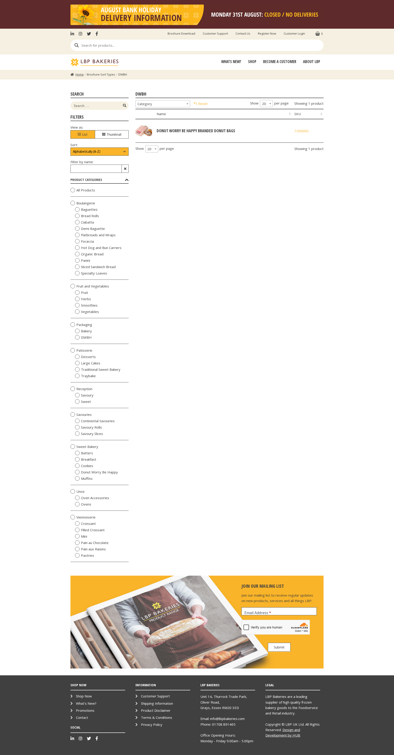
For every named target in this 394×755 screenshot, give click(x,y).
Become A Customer (279, 61)
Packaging (84, 324)
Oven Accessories (95, 498)
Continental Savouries (98, 421)
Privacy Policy (151, 724)
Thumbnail (113, 134)
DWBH (86, 337)
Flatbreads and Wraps (98, 235)
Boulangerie (85, 203)
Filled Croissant (93, 530)
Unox (80, 491)
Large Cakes (90, 363)
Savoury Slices (92, 433)
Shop (252, 61)
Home (79, 74)
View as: (76, 127)
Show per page (269, 103)
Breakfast (88, 459)
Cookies (87, 465)
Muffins (87, 478)
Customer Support (215, 33)
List (85, 134)
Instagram (80, 34)
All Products (85, 190)
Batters (87, 453)
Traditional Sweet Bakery (100, 369)
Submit (279, 647)
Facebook (96, 34)
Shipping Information (157, 703)
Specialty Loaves (94, 273)
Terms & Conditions (156, 717)
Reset (203, 103)
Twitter (89, 34)
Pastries (87, 555)
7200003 (301, 131)
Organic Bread (92, 254)
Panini (85, 260)
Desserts (88, 356)
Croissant (88, 523)
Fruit (84, 292)
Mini (84, 536)
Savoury (87, 395)
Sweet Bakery (87, 446)
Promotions (85, 710)
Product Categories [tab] (86, 179)
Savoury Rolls (91, 427)
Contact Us (243, 33)
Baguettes (89, 209)
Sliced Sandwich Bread (98, 266)
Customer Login (294, 33)
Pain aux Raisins (93, 549)
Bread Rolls (90, 216)
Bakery (86, 331)
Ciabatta (87, 222)
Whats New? (231, 61)
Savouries (84, 414)
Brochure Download (181, 33)
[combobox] (162, 103)
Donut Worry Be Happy (99, 472)
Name (161, 114)
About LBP (311, 61)
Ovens (86, 504)
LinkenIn (73, 34)
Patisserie (84, 350)
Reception (84, 388)
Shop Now (84, 696)
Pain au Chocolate (95, 542)
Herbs (86, 299)
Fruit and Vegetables (92, 286)
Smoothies (89, 305)
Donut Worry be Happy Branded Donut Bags (196, 130)
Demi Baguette (93, 228)
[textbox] (163, 103)
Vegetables (90, 311)
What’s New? (86, 703)
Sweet (86, 401)
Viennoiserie (86, 517)
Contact (82, 717)
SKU (297, 114)
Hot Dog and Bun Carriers (101, 247)
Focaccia (87, 241)
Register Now (267, 33)
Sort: (74, 144)
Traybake (88, 376)
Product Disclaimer (156, 710)
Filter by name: (81, 162)
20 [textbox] (264, 103)
